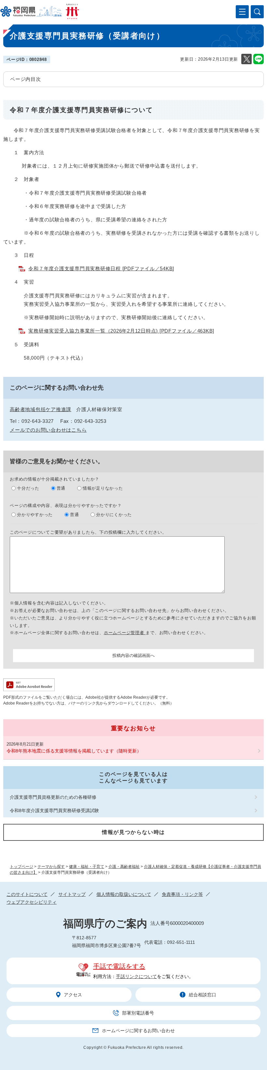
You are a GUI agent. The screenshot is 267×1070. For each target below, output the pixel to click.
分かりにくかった (114, 514)
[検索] (257, 11)
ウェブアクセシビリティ (32, 902)
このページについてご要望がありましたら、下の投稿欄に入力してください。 (88, 532)
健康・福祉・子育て (86, 866)
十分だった (28, 488)
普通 (61, 488)
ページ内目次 (25, 79)
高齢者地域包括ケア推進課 (40, 409)
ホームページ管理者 (125, 632)
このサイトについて (27, 894)
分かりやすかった (35, 514)
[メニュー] (242, 11)
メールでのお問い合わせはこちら (48, 430)
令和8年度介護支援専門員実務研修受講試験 (54, 810)
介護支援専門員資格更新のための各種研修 (53, 797)
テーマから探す (51, 866)
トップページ (21, 866)
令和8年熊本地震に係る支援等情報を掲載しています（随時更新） (74, 750)
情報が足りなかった (103, 488)
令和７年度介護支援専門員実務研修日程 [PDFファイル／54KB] (101, 268)
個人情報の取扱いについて (123, 894)
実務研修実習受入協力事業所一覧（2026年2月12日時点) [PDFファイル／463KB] (121, 331)
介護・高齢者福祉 (124, 866)
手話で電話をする (119, 966)
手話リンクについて (136, 976)
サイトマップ (72, 894)
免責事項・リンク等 (182, 894)
